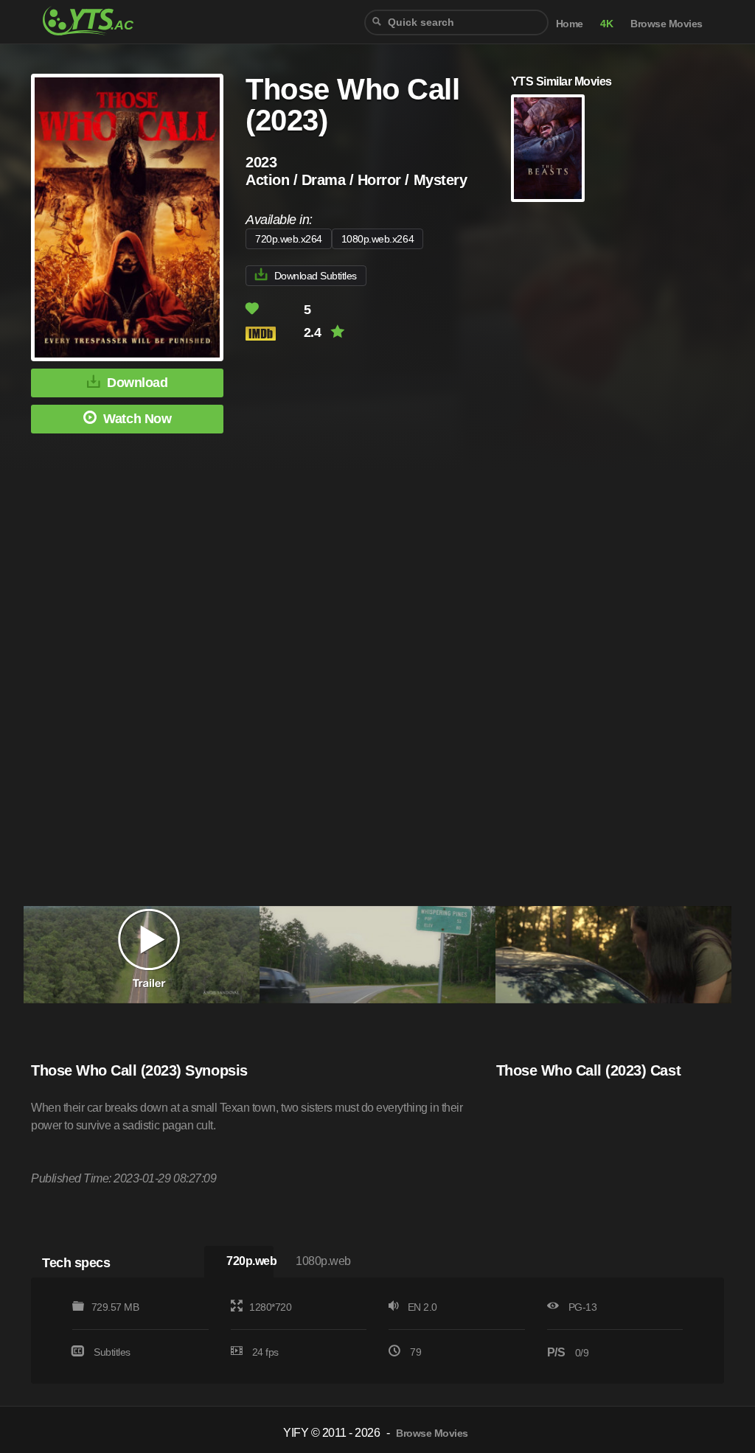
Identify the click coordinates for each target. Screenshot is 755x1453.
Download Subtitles (315, 276)
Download (137, 382)
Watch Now (137, 418)
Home (569, 23)
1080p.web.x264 (377, 239)
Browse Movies (666, 23)
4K (606, 23)
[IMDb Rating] (273, 333)
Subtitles (112, 1352)
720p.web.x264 (288, 239)
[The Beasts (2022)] (548, 148)
